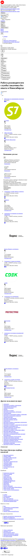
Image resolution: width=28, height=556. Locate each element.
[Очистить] (3, 51)
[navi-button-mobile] (2, 33)
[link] (3, 26)
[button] (2, 29)
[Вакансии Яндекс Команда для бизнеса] (15, 236)
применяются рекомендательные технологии (13, 539)
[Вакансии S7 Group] (15, 111)
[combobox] (7, 48)
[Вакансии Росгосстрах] (15, 312)
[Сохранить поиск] (2, 55)
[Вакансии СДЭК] (15, 275)
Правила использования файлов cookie (10, 11)
